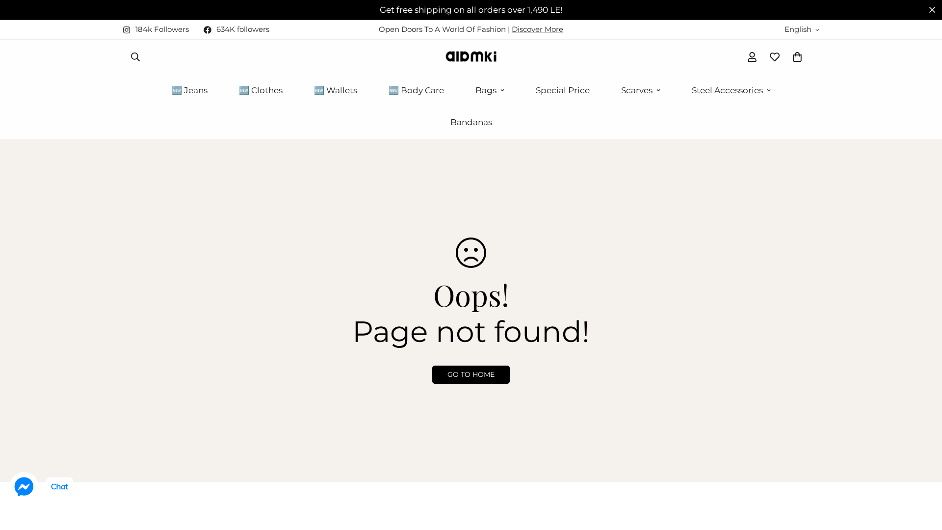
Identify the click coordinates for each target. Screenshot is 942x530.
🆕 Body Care (416, 90)
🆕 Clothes (261, 90)
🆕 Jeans (190, 90)
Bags (486, 90)
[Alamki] (471, 57)
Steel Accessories (727, 90)
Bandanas (471, 122)
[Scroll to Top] (923, 476)
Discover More (537, 29)
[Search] (135, 57)
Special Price (563, 90)
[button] (797, 57)
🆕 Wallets (335, 90)
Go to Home (471, 374)
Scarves (637, 90)
